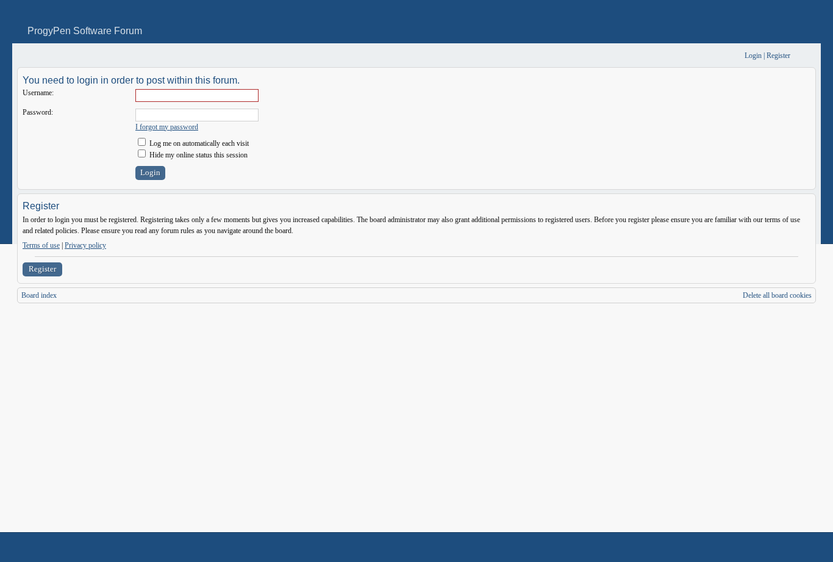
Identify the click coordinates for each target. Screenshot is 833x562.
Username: (38, 92)
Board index (39, 295)
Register (42, 268)
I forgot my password (166, 127)
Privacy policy (85, 245)
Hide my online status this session (198, 155)
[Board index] (25, 55)
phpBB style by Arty (761, 547)
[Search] (697, 55)
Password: (38, 112)
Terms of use (41, 245)
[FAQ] (717, 55)
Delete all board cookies (777, 295)
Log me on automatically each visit (198, 143)
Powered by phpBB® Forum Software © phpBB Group (797, 547)
